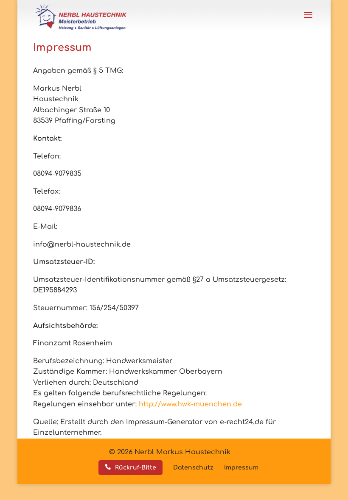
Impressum (241, 467)
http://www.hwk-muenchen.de (190, 404)
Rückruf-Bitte (135, 467)
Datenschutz (193, 467)
